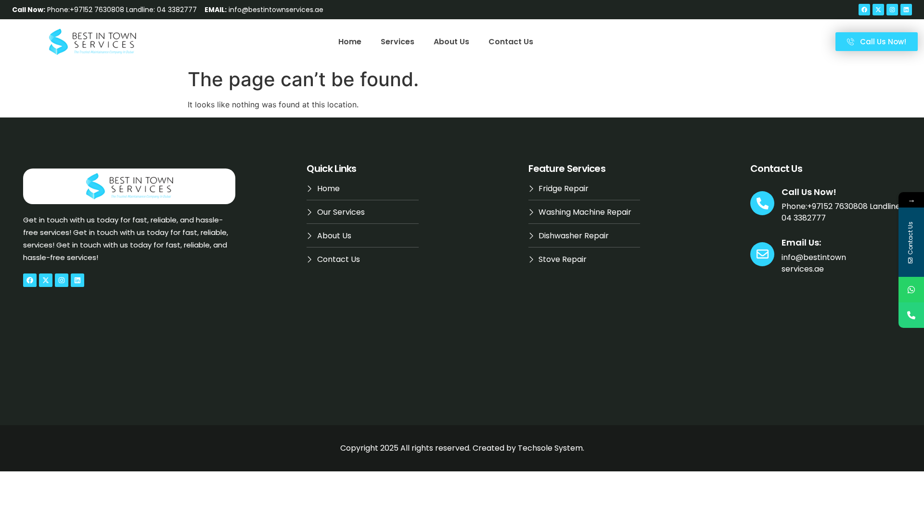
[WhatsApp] (911, 289)
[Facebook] (864, 9)
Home (349, 41)
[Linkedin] (906, 9)
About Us (451, 41)
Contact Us (510, 41)
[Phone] (911, 315)
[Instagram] (892, 9)
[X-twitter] (878, 9)
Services (397, 41)
